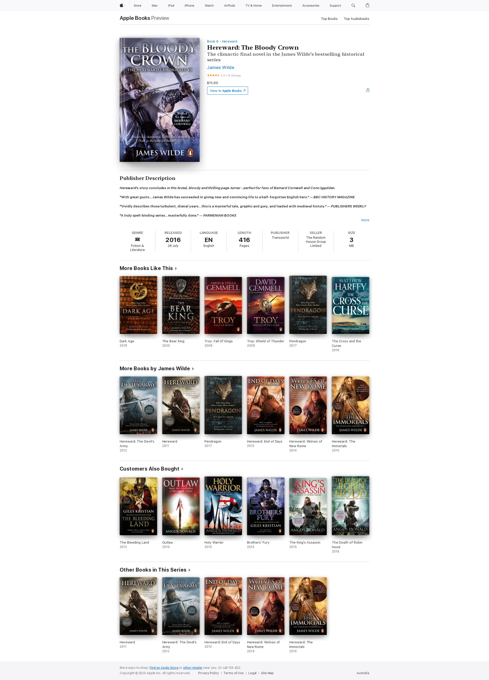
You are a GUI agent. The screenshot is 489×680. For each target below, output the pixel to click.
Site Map (267, 673)
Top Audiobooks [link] (356, 19)
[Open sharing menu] (368, 90)
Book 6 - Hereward (222, 41)
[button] (353, 5)
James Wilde (220, 67)
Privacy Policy (208, 673)
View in (226, 91)
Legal (252, 673)
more (365, 220)
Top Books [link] (329, 19)
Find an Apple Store (164, 668)
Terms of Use (233, 673)
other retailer (192, 668)
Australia (363, 673)
